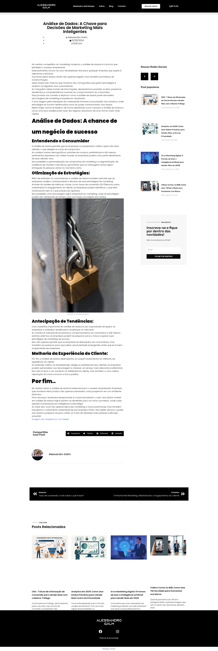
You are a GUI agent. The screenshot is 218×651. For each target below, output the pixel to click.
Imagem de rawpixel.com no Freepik (50, 419)
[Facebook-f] (144, 76)
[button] (74, 433)
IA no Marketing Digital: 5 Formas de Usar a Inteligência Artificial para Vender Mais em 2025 (128, 595)
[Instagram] (154, 76)
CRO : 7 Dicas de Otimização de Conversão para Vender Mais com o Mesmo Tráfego (173, 100)
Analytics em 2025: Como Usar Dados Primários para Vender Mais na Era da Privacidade (87, 595)
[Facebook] (100, 631)
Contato (122, 6)
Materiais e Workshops (83, 6)
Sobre (102, 6)
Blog (111, 6)
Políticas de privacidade (109, 638)
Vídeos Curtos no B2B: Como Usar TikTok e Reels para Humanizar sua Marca (173, 188)
